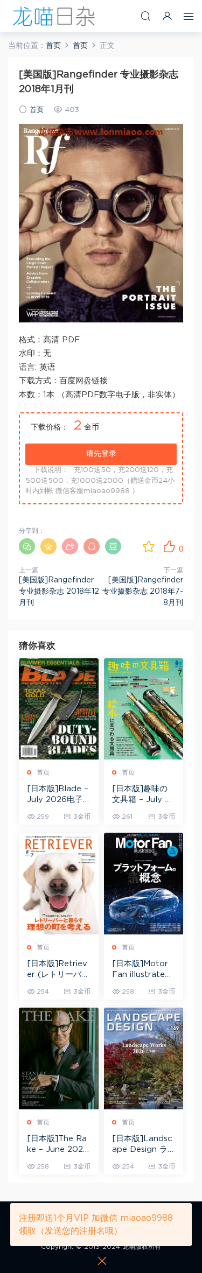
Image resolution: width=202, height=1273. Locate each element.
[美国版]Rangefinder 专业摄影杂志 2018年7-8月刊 (142, 591)
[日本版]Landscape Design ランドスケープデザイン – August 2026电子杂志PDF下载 (143, 1145)
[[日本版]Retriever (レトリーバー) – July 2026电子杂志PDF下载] (59, 883)
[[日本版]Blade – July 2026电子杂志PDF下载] (59, 709)
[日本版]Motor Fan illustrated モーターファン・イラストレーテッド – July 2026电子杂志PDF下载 (144, 970)
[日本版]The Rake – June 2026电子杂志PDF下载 (57, 1145)
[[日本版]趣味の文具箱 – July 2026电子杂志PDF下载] (144, 709)
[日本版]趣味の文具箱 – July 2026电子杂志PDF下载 (142, 795)
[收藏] (149, 546)
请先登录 (101, 454)
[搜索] (145, 15)
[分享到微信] (27, 546)
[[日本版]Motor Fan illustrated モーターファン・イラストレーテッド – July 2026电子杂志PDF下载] (144, 883)
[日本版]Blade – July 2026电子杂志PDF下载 (57, 795)
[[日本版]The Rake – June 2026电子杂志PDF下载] (59, 1058)
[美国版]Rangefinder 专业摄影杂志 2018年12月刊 (59, 591)
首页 (37, 110)
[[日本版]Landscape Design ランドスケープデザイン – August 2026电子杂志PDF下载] (144, 1058)
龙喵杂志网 (54, 16)
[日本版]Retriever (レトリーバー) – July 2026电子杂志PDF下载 (57, 970)
